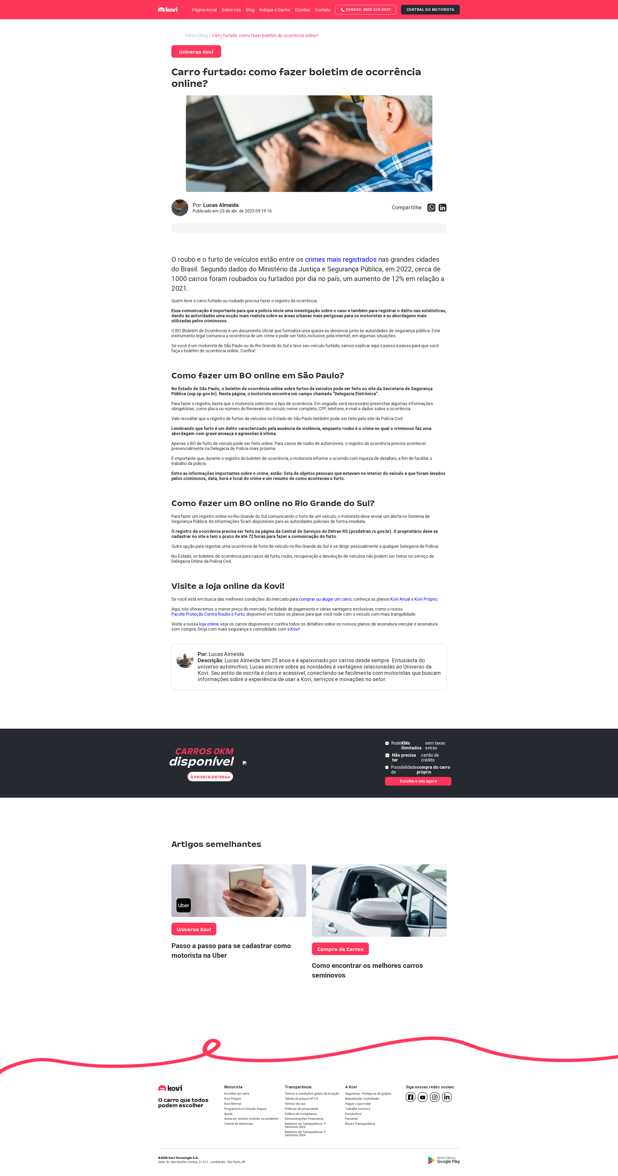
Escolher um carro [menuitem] (236, 1093)
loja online (208, 624)
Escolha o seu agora (418, 781)
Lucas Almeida (226, 654)
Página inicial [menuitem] (204, 9)
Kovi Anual (400, 599)
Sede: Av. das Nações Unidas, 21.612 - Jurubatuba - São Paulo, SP (201, 1162)
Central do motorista (430, 9)
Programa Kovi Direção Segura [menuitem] (245, 1109)
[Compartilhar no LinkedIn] (442, 208)
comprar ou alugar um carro (325, 599)
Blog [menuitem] (250, 9)
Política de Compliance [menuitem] (301, 1114)
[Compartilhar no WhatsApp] (431, 208)
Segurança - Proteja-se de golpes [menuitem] (368, 1093)
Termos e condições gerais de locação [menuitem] (312, 1093)
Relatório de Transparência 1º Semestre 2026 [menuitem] (305, 1134)
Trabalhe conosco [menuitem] (358, 1109)
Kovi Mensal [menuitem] (232, 1104)
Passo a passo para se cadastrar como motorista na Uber (231, 950)
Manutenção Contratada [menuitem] (362, 1098)
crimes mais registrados (341, 259)
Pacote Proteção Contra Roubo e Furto (208, 614)
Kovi (294, 629)
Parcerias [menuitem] (351, 1118)
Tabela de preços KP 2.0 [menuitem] (301, 1098)
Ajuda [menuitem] (228, 1114)
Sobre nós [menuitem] (231, 9)
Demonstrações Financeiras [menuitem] (304, 1118)
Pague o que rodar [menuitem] (358, 1104)
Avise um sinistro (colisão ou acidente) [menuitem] (251, 1118)
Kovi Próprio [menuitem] (232, 1098)
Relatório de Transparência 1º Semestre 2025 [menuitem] (305, 1125)
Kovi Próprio (425, 599)
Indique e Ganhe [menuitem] (274, 9)
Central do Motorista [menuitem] (238, 1124)
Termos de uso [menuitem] (295, 1104)
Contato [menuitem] (322, 9)
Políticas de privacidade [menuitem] (301, 1109)
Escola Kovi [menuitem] (353, 1114)
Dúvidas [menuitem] (302, 9)
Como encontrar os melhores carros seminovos (367, 970)
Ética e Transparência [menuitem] (360, 1124)
